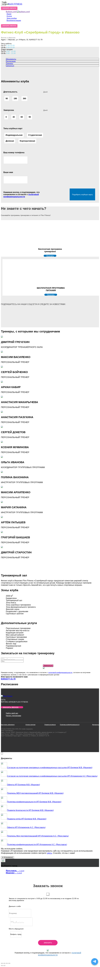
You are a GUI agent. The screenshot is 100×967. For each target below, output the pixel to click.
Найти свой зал (12, 713)
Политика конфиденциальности (69, 724)
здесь (49, 853)
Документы (95, 724)
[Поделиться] (4, 963)
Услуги (9, 16)
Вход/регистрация (14, 20)
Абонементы (11, 59)
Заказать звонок (10, 707)
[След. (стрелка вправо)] (4, 965)
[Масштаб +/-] (9, 963)
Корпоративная (27, 141)
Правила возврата (50, 724)
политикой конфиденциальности (21, 195)
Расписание (11, 61)
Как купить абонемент (8, 724)
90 (7, 98)
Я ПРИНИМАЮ (7, 857)
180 (15, 98)
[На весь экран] (7, 963)
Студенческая (35, 135)
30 (14, 117)
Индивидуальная (14, 135)
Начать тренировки (13, 716)
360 (24, 98)
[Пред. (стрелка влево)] (2, 965)
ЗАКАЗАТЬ (48, 943)
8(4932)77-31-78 (8, 679)
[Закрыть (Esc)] (2, 963)
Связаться (10, 66)
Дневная (10, 141)
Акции (9, 14)
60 (22, 117)
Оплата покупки (30, 724)
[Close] (2, 753)
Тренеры (9, 63)
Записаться (48, 666)
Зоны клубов (12, 18)
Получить (50, 256)
